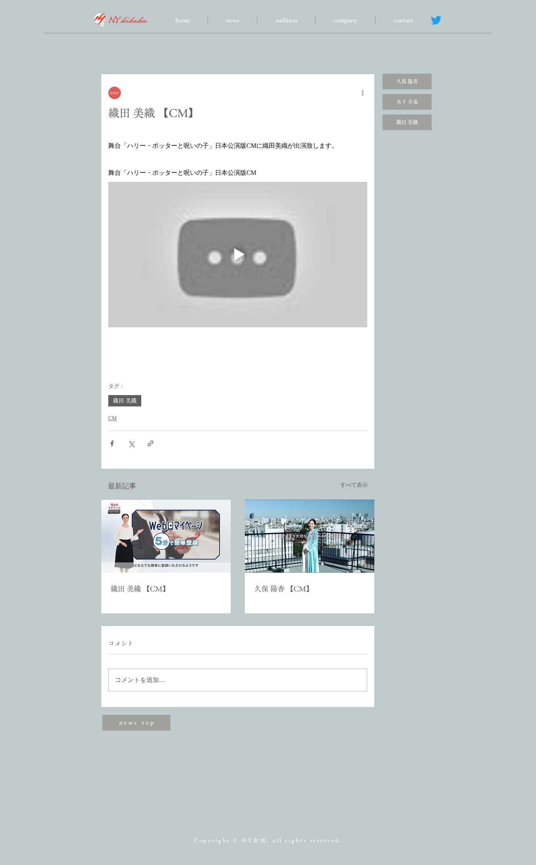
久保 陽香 (407, 81)
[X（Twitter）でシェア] (131, 443)
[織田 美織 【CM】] (166, 536)
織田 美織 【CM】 (140, 588)
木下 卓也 (407, 101)
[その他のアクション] (362, 93)
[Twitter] (436, 20)
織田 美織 (125, 400)
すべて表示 (354, 485)
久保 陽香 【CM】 (283, 588)
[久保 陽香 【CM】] (309, 536)
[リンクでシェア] (150, 443)
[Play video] (237, 254)
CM (112, 418)
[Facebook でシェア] (112, 443)
